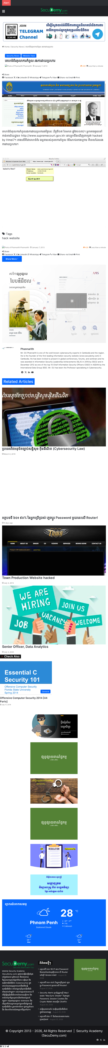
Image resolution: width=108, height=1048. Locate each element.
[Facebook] (1, 1046)
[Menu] (3, 12)
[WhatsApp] (6, 1046)
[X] (3, 1046)
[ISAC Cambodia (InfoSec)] (54, 31)
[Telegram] (8, 1046)
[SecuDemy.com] (54, 11)
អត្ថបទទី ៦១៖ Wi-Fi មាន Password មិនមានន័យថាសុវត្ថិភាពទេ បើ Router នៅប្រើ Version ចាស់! (54, 972)
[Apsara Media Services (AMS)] (54, 303)
